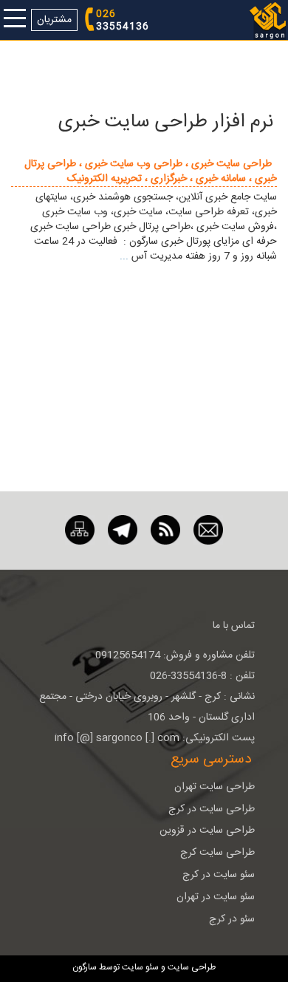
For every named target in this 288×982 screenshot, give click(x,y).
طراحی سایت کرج (217, 853)
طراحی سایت (190, 967)
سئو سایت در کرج (218, 875)
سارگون (85, 967)
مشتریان (54, 20)
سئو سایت (140, 967)
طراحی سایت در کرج (211, 809)
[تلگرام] (123, 530)
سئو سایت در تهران (215, 897)
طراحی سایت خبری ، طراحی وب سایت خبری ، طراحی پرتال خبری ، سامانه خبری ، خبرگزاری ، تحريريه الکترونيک (150, 171)
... (124, 256)
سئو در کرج (232, 919)
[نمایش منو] (15, 19)
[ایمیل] (208, 530)
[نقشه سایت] (80, 530)
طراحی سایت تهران (214, 787)
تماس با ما (234, 626)
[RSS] (165, 530)
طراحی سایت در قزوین (207, 830)
